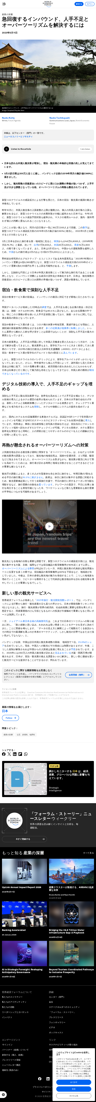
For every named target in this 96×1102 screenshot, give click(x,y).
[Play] (6, 149)
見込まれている (63, 652)
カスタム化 (73, 1096)
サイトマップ (48, 1092)
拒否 (74, 1089)
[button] (50, 526)
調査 (44, 307)
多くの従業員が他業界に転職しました (65, 328)
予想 (73, 649)
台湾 (36, 245)
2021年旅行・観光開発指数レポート (55, 600)
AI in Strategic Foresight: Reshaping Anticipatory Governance (22, 971)
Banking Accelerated (14, 930)
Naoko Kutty (8, 118)
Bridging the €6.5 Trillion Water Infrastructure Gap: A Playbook (66, 931)
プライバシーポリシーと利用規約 (48, 1087)
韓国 (56, 241)
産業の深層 (7, 14)
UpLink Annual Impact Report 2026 (21, 887)
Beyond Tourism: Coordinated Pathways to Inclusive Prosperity (71, 971)
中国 (11, 252)
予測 (68, 266)
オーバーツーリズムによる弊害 (18, 568)
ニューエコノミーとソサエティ (18, 136)
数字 (85, 227)
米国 (56, 245)
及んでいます (70, 352)
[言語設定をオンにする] (3, 1094)
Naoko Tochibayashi (60, 118)
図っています (45, 484)
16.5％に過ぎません (33, 477)
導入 (87, 420)
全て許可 (73, 1082)
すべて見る (88, 853)
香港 (76, 245)
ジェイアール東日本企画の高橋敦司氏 (28, 621)
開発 (36, 406)
